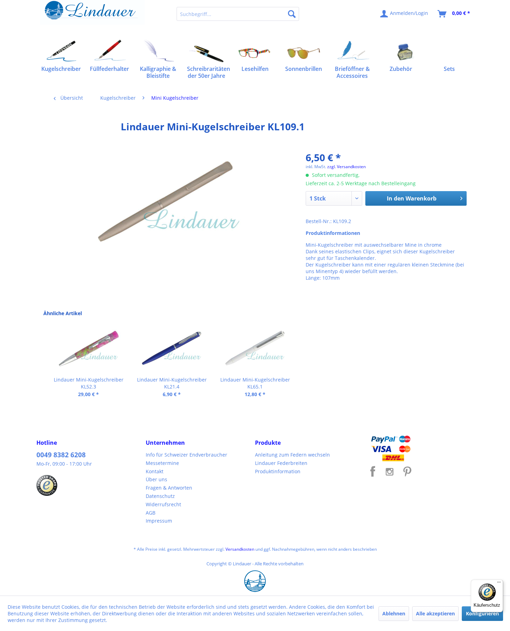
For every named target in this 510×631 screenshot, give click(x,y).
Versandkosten (240, 549)
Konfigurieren (482, 613)
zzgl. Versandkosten (346, 167)
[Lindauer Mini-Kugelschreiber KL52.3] (88, 348)
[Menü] (499, 584)
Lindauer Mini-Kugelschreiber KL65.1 (255, 383)
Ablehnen (393, 613)
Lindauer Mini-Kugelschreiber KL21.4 (172, 383)
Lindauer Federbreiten (281, 463)
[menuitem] (238, 14)
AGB (150, 512)
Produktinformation (277, 471)
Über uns (156, 479)
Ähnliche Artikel (62, 313)
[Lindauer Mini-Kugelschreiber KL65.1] (255, 348)
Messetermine (162, 463)
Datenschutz (160, 496)
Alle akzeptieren (435, 613)
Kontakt (154, 471)
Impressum (159, 520)
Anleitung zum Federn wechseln (292, 454)
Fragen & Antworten (169, 487)
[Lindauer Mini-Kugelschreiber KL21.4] (172, 348)
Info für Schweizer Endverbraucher (186, 454)
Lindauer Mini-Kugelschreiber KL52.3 (89, 383)
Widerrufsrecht (163, 504)
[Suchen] (291, 14)
